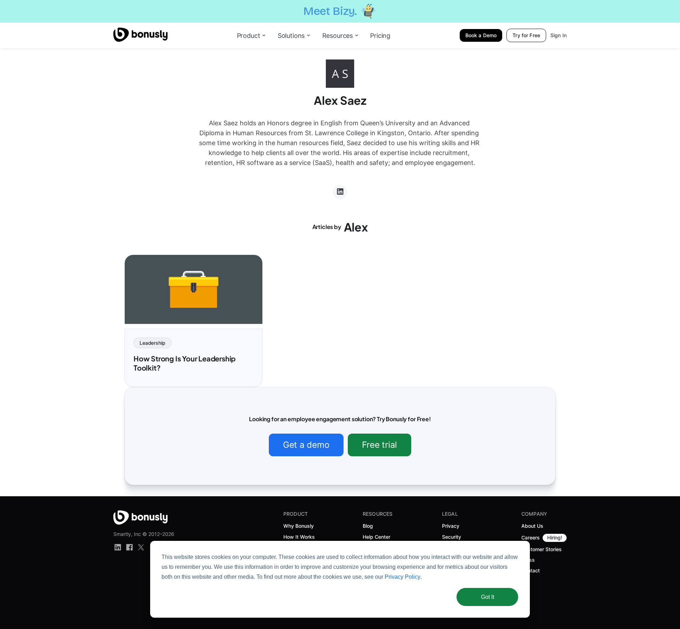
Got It (487, 597)
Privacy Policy (402, 577)
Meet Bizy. (330, 11)
